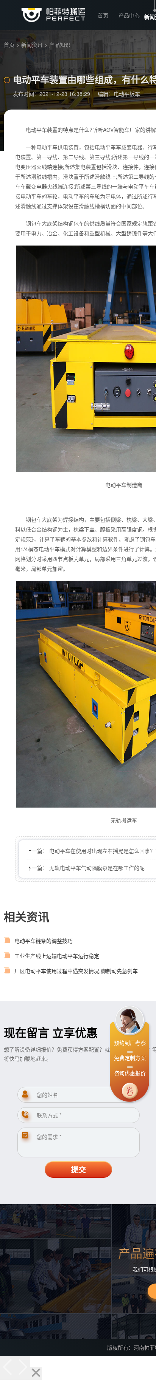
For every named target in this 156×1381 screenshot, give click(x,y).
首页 (103, 15)
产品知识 (59, 44)
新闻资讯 (31, 44)
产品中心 (129, 15)
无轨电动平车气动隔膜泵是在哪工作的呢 (97, 867)
